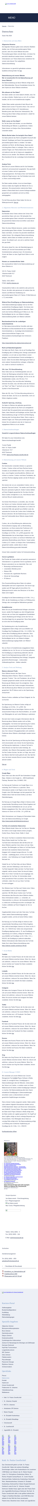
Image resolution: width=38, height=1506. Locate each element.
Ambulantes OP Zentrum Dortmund (12, 1174)
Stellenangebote (6, 1307)
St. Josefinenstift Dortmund (10, 1177)
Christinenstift (8, 1423)
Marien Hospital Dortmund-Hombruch (12, 1172)
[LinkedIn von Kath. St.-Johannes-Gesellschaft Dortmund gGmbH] (3, 1444)
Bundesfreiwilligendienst (9, 1310)
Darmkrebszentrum (7, 1333)
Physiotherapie (6, 1359)
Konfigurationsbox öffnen (9, 1131)
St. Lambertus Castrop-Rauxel (11, 1179)
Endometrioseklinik (7, 1338)
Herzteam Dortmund (8, 1345)
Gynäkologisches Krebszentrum (11, 1340)
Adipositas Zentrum (7, 1326)
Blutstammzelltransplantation (10, 1328)
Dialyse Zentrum (7, 1335)
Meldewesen (5, 1392)
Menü (11, 17)
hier (21, 71)
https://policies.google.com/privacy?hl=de (14, 945)
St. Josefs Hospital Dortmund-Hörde (12, 1164)
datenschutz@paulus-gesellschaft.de (17, 455)
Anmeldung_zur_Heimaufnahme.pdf (14, 1271)
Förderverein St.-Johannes (10, 1387)
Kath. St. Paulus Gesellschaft (12, 1397)
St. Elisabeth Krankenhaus (12, 1415)
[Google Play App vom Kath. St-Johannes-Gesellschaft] (9, 1453)
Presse (4, 1375)
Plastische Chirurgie (8, 1362)
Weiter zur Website (15, 1186)
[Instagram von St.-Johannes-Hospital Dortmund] (9, 1442)
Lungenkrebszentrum (8, 1350)
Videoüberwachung (7, 1390)
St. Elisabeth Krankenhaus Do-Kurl (12, 1173)
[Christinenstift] (10, 3)
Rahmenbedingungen (8, 1317)
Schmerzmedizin (7, 1367)
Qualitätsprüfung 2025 (10, 1274)
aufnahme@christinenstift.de (10, 1261)
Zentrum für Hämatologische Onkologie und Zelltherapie (18, 1343)
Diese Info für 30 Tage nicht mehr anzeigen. (17, 1185)
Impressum (5, 1383)
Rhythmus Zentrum (7, 1364)
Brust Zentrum (6, 1331)
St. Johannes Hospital (10, 1401)
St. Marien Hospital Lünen (10, 1165)
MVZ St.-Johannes (9, 1405)
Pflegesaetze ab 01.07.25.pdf (13, 1276)
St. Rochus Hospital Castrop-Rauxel (12, 1171)
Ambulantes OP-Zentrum (11, 1408)
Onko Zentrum (6, 1355)
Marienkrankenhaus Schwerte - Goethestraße (14, 1166)
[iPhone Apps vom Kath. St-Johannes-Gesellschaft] (15, 1453)
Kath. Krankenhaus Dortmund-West (12, 1168)
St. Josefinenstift (9, 1426)
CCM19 (15, 1078)
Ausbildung (5, 1312)
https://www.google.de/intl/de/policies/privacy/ (15, 821)
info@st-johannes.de (13, 283)
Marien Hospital (8, 1412)
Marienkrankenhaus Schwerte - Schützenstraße (15, 1167)
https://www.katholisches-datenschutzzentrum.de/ (16, 343)
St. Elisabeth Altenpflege (11, 1419)
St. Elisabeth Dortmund (9, 1181)
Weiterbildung (6, 1315)
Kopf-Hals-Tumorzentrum (9, 1347)
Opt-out (16, 202)
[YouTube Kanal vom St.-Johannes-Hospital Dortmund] (15, 1443)
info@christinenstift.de (16, 1237)
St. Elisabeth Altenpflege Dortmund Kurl (13, 1176)
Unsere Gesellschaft (8, 1385)
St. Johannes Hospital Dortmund (11, 1163)
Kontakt (4, 1380)
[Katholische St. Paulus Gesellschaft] (12, 1292)
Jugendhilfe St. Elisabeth (11, 1430)
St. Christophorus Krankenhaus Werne (13, 1170)
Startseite (4, 26)
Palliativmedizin (6, 1357)
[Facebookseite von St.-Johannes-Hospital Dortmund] (3, 1453)
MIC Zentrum (6, 1352)
